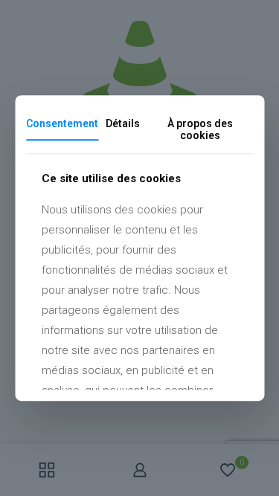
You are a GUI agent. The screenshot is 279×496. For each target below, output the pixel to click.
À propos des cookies (200, 129)
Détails (123, 123)
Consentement (62, 123)
